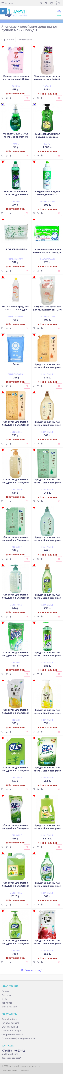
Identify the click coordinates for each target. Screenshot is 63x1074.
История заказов (10, 1022)
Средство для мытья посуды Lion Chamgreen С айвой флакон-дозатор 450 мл (47, 714)
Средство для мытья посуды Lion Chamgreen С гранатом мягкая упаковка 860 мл (47, 945)
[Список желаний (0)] (51, 3)
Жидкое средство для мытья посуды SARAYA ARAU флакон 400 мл (47, 79)
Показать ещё (33, 970)
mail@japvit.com (10, 1053)
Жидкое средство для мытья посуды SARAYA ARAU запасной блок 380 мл (16, 81)
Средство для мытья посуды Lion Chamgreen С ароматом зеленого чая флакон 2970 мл (47, 830)
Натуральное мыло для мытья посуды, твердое (47, 251)
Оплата (5, 991)
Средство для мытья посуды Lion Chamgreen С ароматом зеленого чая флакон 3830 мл (15, 887)
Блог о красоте (9, 1006)
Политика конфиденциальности (18, 1038)
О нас (4, 998)
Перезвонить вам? (11, 1057)
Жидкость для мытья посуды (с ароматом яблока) (15, 136)
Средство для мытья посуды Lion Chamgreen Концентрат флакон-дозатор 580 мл (47, 657)
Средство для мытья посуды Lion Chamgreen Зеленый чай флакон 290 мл (47, 599)
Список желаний (10, 1026)
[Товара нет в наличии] (27, 98)
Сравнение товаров (12, 1030)
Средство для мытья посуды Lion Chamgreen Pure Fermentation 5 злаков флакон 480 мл (47, 426)
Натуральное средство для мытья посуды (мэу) (47, 308)
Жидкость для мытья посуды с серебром (47, 135)
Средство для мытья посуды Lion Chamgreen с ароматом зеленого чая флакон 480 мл (47, 887)
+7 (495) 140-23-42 (13, 1050)
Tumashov (24, 1070)
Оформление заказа (12, 1034)
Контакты (7, 1002)
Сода (16, 364)
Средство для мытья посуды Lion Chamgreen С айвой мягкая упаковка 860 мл (15, 714)
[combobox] (30, 39)
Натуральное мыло (16, 248)
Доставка (6, 995)
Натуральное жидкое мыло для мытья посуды (47, 194)
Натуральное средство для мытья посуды (15, 308)
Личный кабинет (10, 1019)
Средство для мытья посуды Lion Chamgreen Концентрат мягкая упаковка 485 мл (15, 657)
